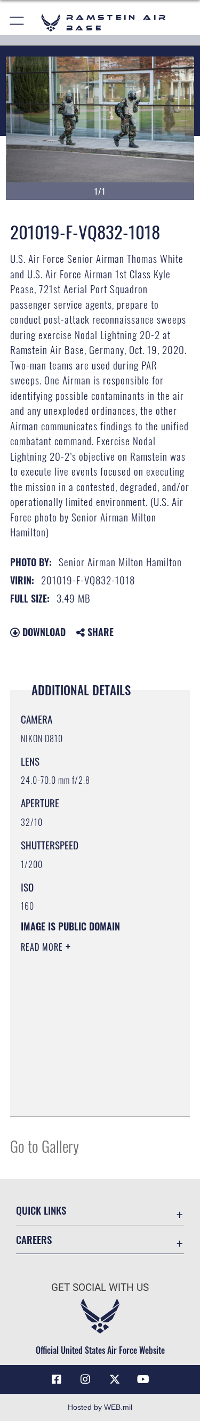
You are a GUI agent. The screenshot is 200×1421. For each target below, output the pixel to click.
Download (43, 632)
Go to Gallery (44, 1145)
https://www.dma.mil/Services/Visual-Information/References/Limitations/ (85, 1082)
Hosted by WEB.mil (100, 1407)
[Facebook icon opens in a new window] (57, 1379)
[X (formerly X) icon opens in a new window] (115, 1379)
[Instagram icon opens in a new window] (85, 1379)
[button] (17, 22)
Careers (34, 1239)
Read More (43, 947)
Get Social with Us (100, 1287)
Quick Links (41, 1210)
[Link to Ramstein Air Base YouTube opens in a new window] (143, 1379)
